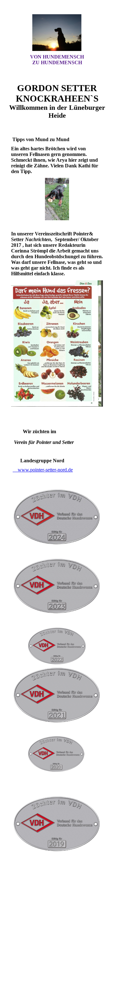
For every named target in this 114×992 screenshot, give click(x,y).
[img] (57, 32)
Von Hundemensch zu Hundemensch (57, 59)
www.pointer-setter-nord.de (43, 469)
